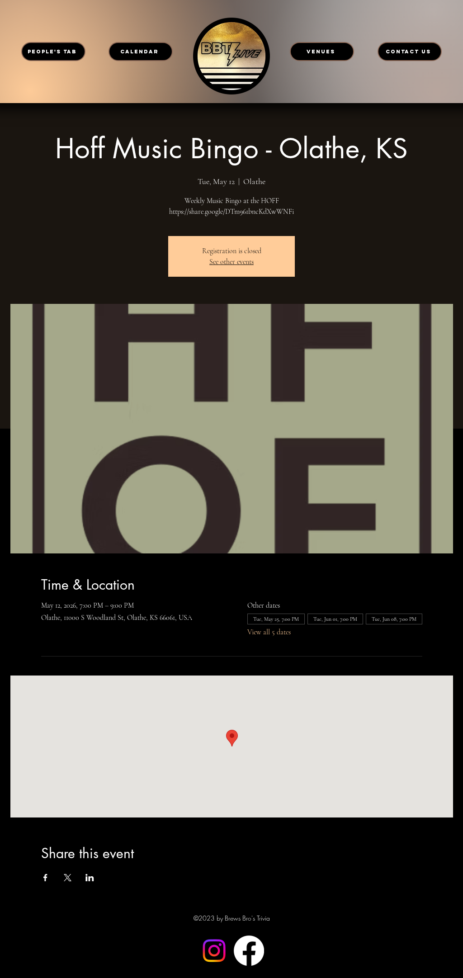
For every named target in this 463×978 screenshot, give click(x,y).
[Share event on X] (67, 877)
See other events (231, 261)
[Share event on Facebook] (45, 877)
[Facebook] (249, 950)
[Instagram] (214, 950)
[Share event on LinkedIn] (89, 877)
